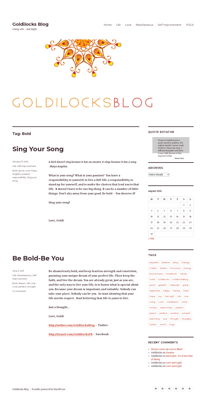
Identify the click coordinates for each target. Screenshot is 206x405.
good (21, 170)
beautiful (154, 262)
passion (26, 174)
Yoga (171, 324)
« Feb (151, 238)
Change (185, 262)
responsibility (19, 177)
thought (31, 286)
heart (186, 290)
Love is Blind (175, 349)
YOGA (190, 24)
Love (128, 24)
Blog (175, 262)
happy (166, 290)
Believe (166, 262)
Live (33, 283)
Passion (170, 352)
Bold (14, 170)
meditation (172, 302)
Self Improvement (169, 24)
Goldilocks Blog (30, 24)
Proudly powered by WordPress (48, 389)
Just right (169, 296)
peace (152, 313)
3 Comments (19, 291)
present (186, 313)
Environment (156, 273)
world (163, 324)
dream (21, 283)
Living (152, 302)
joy (160, 296)
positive (175, 313)
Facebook (171, 273)
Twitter (153, 324)
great (185, 285)
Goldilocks (163, 279)
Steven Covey (158, 349)
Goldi (152, 279)
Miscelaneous (144, 24)
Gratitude (174, 285)
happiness (154, 290)
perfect (22, 286)
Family (183, 273)
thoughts (186, 318)
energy (187, 268)
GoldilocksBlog (180, 279)
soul (165, 318)
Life (118, 24)
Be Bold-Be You (38, 258)
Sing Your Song (38, 149)
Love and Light (174, 362)
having (176, 290)
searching (154, 318)
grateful (162, 285)
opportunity (166, 307)
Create (153, 268)
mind (184, 302)
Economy (175, 268)
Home (108, 24)
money (153, 307)
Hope (152, 296)
